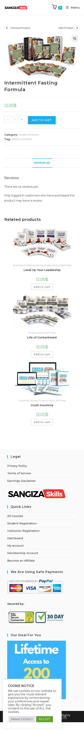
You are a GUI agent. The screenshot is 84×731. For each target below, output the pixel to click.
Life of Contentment (42, 337)
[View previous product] (7, 28)
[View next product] (77, 28)
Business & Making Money (28, 265)
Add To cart (42, 120)
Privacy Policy (17, 466)
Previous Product (20, 27)
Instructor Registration (23, 531)
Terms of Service (19, 473)
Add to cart (42, 286)
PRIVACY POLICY (22, 719)
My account (15, 545)
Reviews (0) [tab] (42, 162)
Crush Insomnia (42, 405)
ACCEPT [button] (44, 719)
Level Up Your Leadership (42, 270)
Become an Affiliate (21, 560)
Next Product (66, 27)
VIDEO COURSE (21, 139)
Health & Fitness (29, 134)
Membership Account (22, 553)
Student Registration (22, 523)
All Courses (15, 516)
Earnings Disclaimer (21, 481)
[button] (75, 39)
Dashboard (15, 538)
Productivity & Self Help (57, 265)
